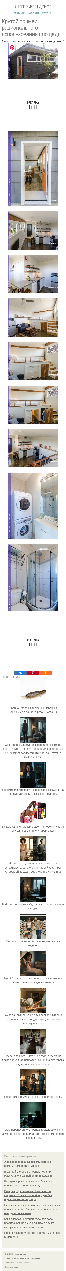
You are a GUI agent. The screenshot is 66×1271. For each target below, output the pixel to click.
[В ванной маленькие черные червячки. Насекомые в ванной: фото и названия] (33, 704)
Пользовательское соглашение (27, 1258)
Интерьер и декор (33, 6)
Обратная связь (11, 1267)
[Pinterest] (33, 673)
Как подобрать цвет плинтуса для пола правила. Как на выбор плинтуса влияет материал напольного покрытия (29, 1223)
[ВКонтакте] (20, 673)
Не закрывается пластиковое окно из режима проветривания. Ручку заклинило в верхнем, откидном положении (32, 1209)
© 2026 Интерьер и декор (15, 1254)
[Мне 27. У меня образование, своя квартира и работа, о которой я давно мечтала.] (33, 974)
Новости (33, 13)
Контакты (9, 1258)
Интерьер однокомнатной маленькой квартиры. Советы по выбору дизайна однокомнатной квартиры (28, 1195)
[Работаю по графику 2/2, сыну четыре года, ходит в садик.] (33, 900)
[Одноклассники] (45, 673)
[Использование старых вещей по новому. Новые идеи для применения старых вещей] (33, 822)
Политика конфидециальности (17, 1262)
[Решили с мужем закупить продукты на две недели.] (33, 937)
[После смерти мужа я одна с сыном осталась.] (33, 1093)
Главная (19, 13)
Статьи (46, 13)
